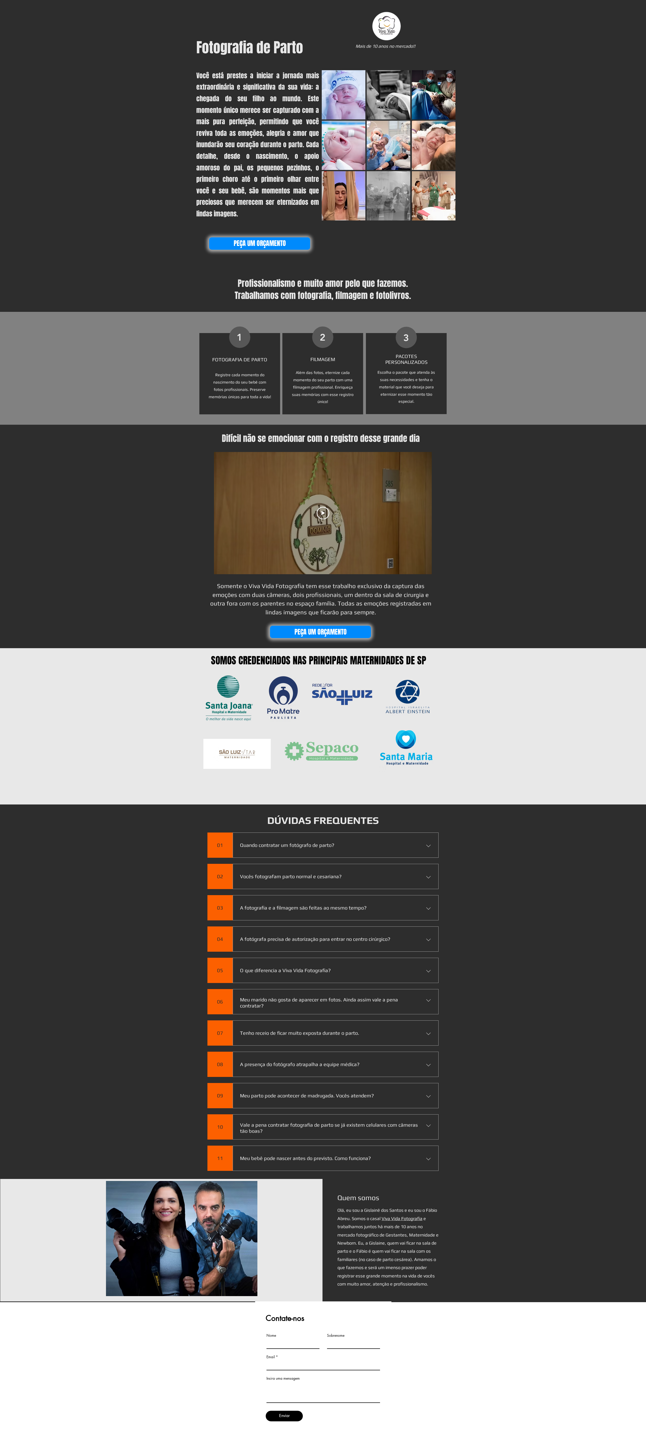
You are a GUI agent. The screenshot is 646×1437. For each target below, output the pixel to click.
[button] (343, 94)
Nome (271, 1335)
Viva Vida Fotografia (402, 1218)
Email (270, 1357)
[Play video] (323, 513)
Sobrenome (335, 1335)
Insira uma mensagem (283, 1378)
